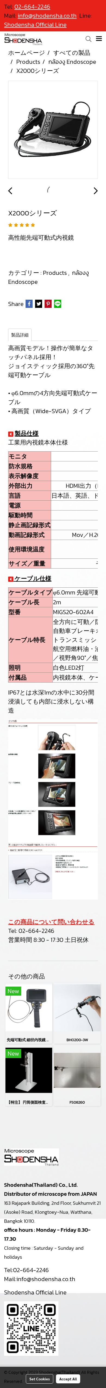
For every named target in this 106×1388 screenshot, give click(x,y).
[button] (86, 39)
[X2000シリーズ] (53, 130)
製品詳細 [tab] (20, 335)
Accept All (68, 1378)
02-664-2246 (36, 930)
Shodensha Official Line (35, 24)
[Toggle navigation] (99, 39)
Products (55, 272)
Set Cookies (39, 1378)
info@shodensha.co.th (45, 1279)
